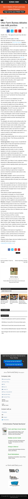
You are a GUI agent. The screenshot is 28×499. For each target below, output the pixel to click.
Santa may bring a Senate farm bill (21, 261)
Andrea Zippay (5, 27)
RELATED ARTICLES (6, 289)
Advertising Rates (6, 379)
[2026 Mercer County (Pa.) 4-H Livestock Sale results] (5, 297)
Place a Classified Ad (7, 391)
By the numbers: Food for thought (7, 261)
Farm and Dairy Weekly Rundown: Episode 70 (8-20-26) (23, 302)
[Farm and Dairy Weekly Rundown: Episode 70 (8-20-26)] (23, 297)
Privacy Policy (6, 381)
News (2, 20)
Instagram (5, 417)
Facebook (4, 412)
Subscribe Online (6, 394)
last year (22, 57)
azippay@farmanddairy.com (7, 243)
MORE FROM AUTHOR (7, 291)
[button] (26, 2)
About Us (5, 386)
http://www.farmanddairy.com (14, 278)
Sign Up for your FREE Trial (14, 12)
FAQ (4, 384)
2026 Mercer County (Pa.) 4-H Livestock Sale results (4, 302)
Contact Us (5, 389)
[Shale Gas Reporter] (14, 479)
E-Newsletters (6, 419)
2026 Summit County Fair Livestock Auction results (14, 302)
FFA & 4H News (3, 299)
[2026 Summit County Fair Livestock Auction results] (14, 297)
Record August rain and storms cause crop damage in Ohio (14, 332)
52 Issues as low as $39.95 (13, 361)
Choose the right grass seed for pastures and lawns (14, 318)
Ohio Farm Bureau (17, 42)
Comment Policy (6, 397)
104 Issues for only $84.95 (14, 364)
